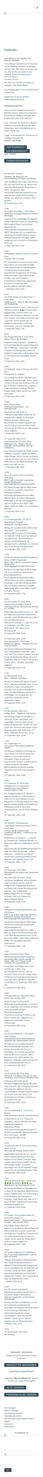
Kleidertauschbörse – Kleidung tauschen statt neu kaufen (20, 645)
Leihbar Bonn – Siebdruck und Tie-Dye (20, 713)
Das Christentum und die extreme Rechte (21, 1115)
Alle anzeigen (9, 1334)
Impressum (8, 1424)
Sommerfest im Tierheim (14, 374)
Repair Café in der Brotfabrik (16, 339)
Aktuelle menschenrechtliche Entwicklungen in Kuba (16, 789)
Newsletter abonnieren (21, 1365)
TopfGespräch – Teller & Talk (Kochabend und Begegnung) (21, 303)
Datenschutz (9, 1427)
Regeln (7, 1421)
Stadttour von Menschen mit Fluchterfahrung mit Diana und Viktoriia (20, 178)
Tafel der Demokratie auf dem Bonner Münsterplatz (19, 1298)
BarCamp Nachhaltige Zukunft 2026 (19, 1151)
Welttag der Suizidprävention (16, 524)
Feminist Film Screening (14, 259)
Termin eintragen (17, 160)
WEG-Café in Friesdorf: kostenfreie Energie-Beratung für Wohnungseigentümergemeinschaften (19, 482)
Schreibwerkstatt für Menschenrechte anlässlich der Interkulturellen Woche (19, 1040)
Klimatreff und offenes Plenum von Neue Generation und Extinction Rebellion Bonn (21, 1077)
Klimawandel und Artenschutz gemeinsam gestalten (21, 873)
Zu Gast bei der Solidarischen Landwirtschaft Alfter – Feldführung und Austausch (20, 833)
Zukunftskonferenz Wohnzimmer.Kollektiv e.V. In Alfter (21, 608)
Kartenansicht (16, 147)
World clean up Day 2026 (14, 998)
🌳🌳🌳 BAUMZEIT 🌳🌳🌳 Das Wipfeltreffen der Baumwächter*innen (19, 1184)
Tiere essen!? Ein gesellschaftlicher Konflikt (19, 747)
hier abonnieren (24, 74)
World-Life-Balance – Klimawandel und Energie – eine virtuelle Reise (20, 1221)
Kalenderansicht (17, 151)
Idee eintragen (10, 1408)
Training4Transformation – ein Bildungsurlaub (16, 408)
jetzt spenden (15, 1387)
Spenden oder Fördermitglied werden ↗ (19, 1419)
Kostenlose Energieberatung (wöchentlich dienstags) (21, 215)
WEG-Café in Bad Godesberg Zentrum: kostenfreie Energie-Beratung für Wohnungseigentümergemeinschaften (20, 917)
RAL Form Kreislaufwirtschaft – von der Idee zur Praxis (20, 1256)
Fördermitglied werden (21, 1394)
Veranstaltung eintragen (13, 1413)
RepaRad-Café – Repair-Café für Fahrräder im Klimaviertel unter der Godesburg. (18, 446)
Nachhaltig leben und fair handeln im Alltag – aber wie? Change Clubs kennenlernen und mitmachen (19, 961)
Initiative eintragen (11, 1411)
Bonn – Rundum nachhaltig (15, 678)
